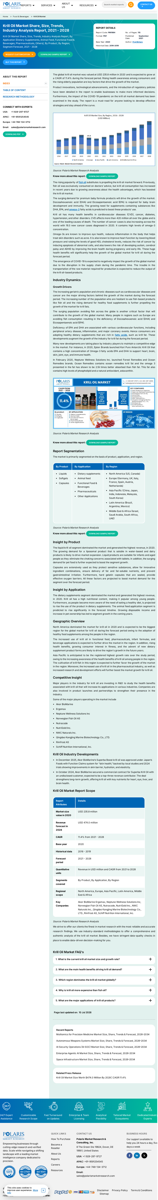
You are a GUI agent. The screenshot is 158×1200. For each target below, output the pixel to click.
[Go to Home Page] (13, 1136)
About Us (66, 5)
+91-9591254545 (20, 117)
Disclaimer (103, 1190)
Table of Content (14, 90)
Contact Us (146, 4)
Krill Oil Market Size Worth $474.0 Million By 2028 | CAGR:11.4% (91, 1077)
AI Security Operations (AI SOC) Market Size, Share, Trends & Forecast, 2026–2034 (101, 1046)
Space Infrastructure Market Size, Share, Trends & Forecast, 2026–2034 (95, 1059)
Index (6, 83)
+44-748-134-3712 (20, 122)
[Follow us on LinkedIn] (137, 1156)
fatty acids (121, 334)
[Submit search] (131, 5)
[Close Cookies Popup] (43, 1190)
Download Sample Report (102, 176)
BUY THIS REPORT (14, 62)
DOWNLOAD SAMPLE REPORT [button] (54, 54)
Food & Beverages (21, 16)
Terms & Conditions (141, 1190)
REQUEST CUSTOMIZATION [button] (18, 54)
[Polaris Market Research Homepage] (12, 5)
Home (5, 16)
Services (46, 5)
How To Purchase (60, 1139)
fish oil (82, 182)
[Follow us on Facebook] (130, 1156)
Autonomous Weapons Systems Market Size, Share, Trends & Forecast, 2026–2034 (101, 1040)
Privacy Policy (120, 1190)
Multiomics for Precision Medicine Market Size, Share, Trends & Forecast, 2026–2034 (103, 1034)
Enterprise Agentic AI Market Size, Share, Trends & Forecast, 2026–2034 (95, 1053)
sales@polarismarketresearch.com (28, 127)
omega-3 (74, 209)
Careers (55, 1164)
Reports (26, 5)
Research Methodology (18, 96)
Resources (87, 5)
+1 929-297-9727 (20, 111)
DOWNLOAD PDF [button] (13, 134)
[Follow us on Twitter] (144, 1156)
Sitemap (104, 1193)
